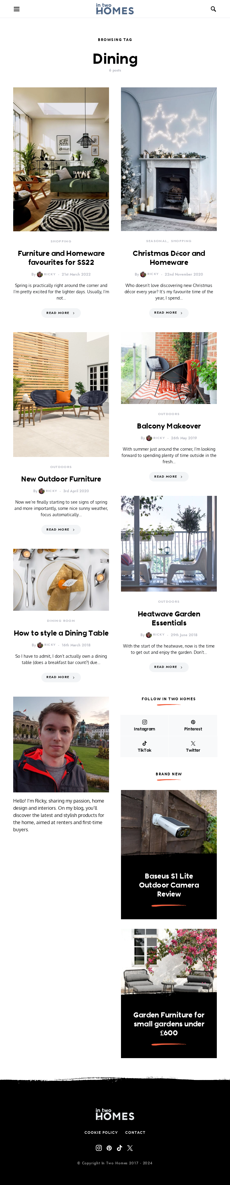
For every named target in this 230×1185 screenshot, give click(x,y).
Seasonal (156, 241)
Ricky (50, 274)
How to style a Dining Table (61, 632)
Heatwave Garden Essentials (169, 618)
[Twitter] (130, 1148)
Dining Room (61, 621)
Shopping (61, 241)
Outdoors (61, 467)
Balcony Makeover (169, 425)
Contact (135, 1132)
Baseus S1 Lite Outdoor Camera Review (169, 884)
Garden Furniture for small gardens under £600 (168, 1023)
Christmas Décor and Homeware (169, 258)
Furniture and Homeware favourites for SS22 (61, 258)
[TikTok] (119, 1148)
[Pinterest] (109, 1148)
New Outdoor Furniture (61, 478)
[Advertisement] (61, 899)
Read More (57, 313)
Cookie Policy (101, 1132)
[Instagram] (99, 1148)
